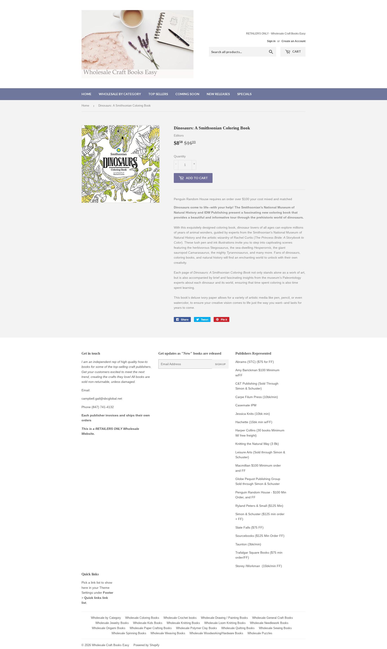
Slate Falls (242, 527)
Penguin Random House (252, 492)
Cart (296, 51)
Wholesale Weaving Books (167, 633)
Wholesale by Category (120, 94)
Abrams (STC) (245, 362)
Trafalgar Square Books (252, 552)
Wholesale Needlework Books (269, 623)
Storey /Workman (247, 566)
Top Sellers (158, 94)
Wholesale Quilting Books (238, 628)
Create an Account (293, 41)
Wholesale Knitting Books (183, 623)
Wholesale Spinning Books (129, 633)
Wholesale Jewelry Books (112, 623)
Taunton (241, 544)
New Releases (218, 94)
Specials (244, 94)
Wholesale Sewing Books (275, 628)
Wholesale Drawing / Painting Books (224, 617)
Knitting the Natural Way (252, 444)
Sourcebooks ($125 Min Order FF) (259, 536)
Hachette (241, 422)
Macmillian (242, 465)
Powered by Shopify (146, 645)
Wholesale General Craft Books (272, 617)
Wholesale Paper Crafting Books (151, 628)
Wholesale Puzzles (259, 633)
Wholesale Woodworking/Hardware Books (216, 633)
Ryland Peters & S (248, 506)
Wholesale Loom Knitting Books (225, 623)
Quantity (180, 156)
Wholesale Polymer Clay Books (196, 628)
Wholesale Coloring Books (142, 617)
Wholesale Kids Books (147, 623)
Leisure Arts (244, 452)
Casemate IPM (245, 405)
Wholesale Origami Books (108, 628)
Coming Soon (187, 94)
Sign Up (220, 364)
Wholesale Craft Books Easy (110, 645)
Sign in (271, 41)
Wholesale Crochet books (180, 617)
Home (86, 94)
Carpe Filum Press (248, 397)
